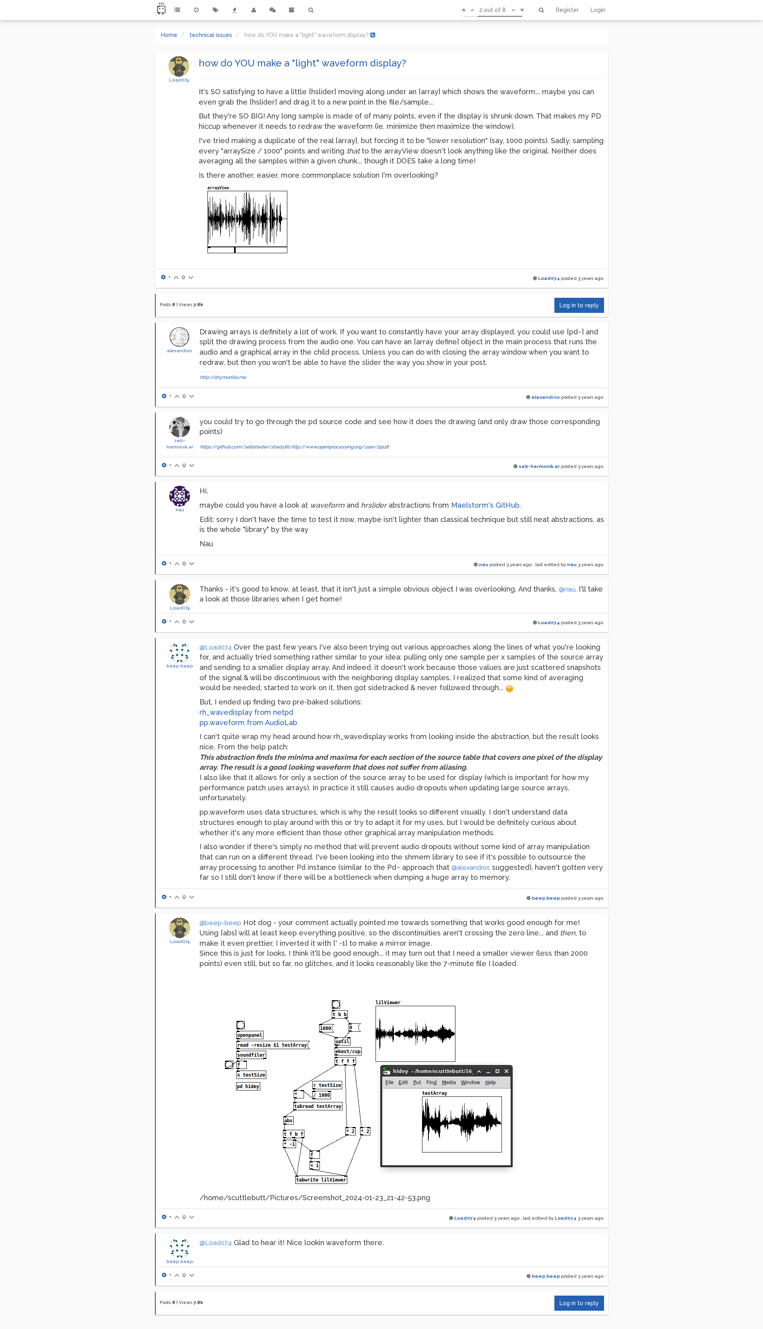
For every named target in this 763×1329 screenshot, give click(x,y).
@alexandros (470, 867)
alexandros (179, 350)
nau (180, 509)
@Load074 (215, 647)
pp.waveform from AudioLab (248, 722)
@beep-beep (220, 923)
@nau (567, 589)
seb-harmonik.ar (539, 466)
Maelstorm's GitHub (485, 505)
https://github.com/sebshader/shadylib (245, 447)
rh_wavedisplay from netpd (246, 712)
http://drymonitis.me (223, 377)
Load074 (179, 80)
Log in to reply (579, 305)
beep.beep (180, 666)
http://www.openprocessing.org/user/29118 (340, 447)
